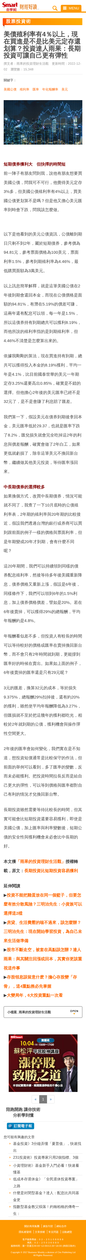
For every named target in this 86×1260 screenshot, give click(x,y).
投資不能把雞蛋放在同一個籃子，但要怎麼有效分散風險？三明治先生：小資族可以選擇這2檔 (43, 904)
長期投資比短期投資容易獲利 (51, 870)
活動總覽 (67, 1232)
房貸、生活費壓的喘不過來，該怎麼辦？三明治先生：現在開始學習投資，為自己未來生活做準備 (43, 931)
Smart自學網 (11, 7)
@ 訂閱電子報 (20, 1126)
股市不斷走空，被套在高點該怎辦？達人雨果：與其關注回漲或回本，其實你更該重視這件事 (43, 958)
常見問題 (53, 1232)
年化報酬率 (50, 89)
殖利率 (24, 89)
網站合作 (61, 1226)
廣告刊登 (48, 1226)
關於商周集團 (31, 1226)
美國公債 (10, 89)
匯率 (36, 89)
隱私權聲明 (25, 1232)
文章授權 (40, 1232)
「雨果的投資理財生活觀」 (41, 861)
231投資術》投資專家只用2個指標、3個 (45, 1157)
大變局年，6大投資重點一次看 (35, 995)
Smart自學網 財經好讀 (29, 7)
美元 (64, 89)
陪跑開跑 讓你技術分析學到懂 (23, 1112)
